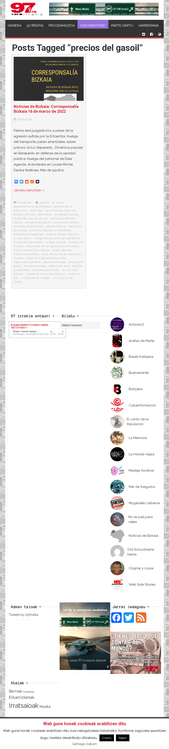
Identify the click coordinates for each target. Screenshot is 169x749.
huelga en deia (55, 242)
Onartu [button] (106, 738)
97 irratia (58, 202)
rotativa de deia (59, 266)
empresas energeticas (29, 234)
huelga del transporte (28, 242)
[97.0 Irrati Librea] (26, 10)
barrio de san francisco (61, 210)
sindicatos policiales (45, 269)
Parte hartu (122, 26)
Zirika (18, 281)
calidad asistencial (62, 218)
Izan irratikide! (93, 26)
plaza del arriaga (54, 262)
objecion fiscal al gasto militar (47, 258)
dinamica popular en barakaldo (50, 230)
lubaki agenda (61, 250)
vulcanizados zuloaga (35, 277)
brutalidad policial (67, 214)
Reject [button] (123, 738)
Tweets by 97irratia (23, 615)
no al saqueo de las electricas (62, 254)
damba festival (56, 226)
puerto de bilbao (35, 266)
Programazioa (62, 26)
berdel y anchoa (24, 214)
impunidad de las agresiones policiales (52, 246)
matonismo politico (26, 254)
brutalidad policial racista (31, 218)
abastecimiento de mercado (32, 206)
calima (18, 222)
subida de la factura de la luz (46, 273)
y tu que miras (63, 277)
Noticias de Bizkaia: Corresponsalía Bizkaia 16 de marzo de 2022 (46, 109)
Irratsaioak (24, 202)
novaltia (19, 258)
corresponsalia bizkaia (29, 226)
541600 (45, 202)
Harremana (148, 26)
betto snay (45, 214)
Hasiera (14, 26)
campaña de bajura (38, 222)
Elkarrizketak (22, 697)
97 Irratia (35, 26)
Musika (45, 706)
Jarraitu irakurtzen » (29, 190)
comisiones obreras (66, 222)
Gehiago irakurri (84, 744)
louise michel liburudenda (32, 250)
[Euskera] (159, 33)
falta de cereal (56, 234)
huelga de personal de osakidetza (57, 238)
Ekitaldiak (28, 691)
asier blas (36, 210)
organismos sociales (27, 262)
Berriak (15, 691)
